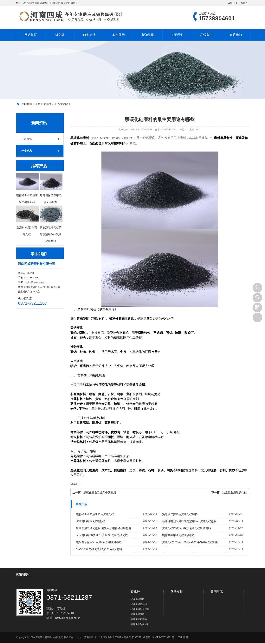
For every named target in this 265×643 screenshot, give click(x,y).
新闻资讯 (148, 35)
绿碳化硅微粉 (138, 599)
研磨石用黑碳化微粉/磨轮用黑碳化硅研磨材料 (103, 528)
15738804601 (257, 288)
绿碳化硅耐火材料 (140, 609)
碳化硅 (231, 3)
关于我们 (177, 35)
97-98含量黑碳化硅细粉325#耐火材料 (99, 549)
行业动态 (63, 103)
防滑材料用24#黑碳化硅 (90, 521)
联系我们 (235, 35)
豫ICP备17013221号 (163, 637)
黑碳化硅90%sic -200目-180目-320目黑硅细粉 (190, 542)
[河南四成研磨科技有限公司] (69, 16)
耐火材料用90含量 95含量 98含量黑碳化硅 (102, 535)
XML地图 (183, 637)
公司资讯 (26, 138)
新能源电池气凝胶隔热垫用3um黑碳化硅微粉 (189, 521)
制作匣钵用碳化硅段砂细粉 (178, 535)
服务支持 (89, 35)
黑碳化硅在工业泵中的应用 (99, 492)
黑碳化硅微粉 (138, 614)
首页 (38, 103)
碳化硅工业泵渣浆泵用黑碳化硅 (95, 514)
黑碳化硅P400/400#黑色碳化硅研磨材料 (186, 528)
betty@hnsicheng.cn (36, 282)
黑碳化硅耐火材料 (140, 624)
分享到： (75, 483)
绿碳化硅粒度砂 (139, 604)
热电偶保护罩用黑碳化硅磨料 (179, 514)
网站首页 (30, 35)
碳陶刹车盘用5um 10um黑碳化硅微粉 (99, 542)
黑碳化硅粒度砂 (139, 619)
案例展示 (118, 35)
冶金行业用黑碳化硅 (234, 492)
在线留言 (243, 3)
